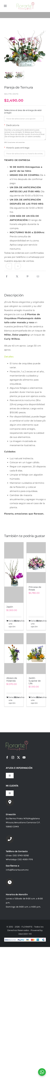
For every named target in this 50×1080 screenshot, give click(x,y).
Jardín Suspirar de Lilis (35, 681)
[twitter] (18, 757)
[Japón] (13, 572)
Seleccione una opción (11, 624)
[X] (17, 276)
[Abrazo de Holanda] (13, 653)
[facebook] (7, 757)
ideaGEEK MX (25, 934)
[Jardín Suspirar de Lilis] (36, 653)
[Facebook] (6, 276)
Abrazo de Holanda (11, 679)
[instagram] (12, 757)
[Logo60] (25, 3)
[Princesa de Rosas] (36, 562)
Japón (9, 606)
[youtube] (24, 757)
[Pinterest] (27, 276)
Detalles (18, 621)
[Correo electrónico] (37, 276)
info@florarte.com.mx (17, 869)
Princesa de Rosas (35, 588)
